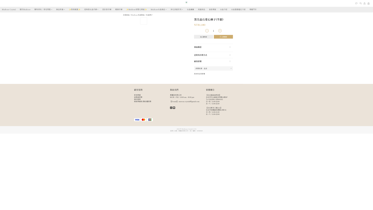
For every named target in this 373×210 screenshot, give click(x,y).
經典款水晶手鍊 (90, 9)
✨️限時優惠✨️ (74, 9)
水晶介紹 (223, 9)
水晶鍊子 (149, 15)
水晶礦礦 (190, 9)
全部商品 (126, 15)
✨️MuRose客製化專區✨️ (136, 9)
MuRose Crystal (9, 9)
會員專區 (212, 9)
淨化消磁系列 (176, 9)
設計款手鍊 (106, 9)
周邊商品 (201, 9)
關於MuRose (25, 9)
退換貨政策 (138, 97)
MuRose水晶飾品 (158, 9)
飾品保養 (59, 9)
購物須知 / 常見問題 (42, 9)
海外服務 (137, 99)
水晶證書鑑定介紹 (238, 9)
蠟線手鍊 (118, 9)
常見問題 (137, 95)
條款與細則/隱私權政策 (142, 101)
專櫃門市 (253, 9)
